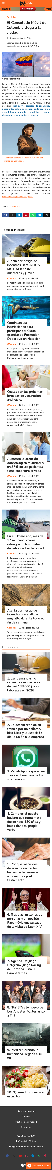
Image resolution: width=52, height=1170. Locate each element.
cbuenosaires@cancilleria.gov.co (17, 196)
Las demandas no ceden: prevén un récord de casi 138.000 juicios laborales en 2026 (24, 684)
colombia (15, 206)
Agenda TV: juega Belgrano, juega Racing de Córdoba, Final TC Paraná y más (24, 967)
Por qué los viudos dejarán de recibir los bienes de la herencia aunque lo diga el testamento (22, 872)
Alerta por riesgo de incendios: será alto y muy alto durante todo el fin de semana (25, 616)
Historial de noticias (26, 1111)
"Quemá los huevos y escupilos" (25, 1094)
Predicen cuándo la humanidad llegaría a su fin (24, 1054)
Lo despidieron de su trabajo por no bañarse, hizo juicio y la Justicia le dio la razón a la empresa (25, 731)
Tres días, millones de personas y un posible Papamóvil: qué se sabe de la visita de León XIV (24, 920)
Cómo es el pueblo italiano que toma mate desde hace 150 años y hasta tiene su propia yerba (24, 822)
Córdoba (11, 17)
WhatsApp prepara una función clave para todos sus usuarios (26, 775)
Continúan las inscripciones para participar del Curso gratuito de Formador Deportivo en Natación (23, 331)
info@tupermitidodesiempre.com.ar (26, 1146)
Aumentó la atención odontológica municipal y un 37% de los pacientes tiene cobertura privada (25, 465)
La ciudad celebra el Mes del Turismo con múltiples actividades (23, 159)
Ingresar (27, 1127)
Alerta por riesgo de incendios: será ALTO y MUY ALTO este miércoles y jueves (23, 267)
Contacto (26, 1116)
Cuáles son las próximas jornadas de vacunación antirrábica (25, 396)
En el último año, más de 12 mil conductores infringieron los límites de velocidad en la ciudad (25, 542)
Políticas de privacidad (26, 1121)
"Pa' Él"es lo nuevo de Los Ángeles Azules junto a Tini (26, 1011)
